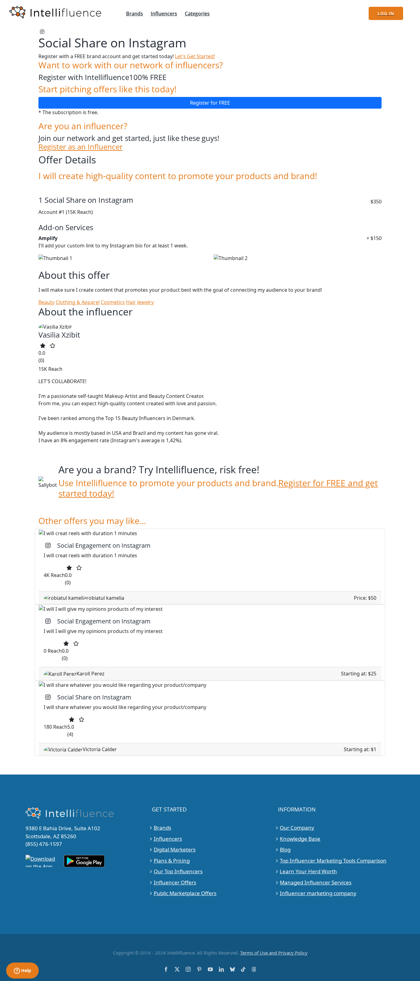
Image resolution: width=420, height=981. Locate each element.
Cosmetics (113, 302)
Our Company (297, 827)
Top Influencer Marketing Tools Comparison (333, 860)
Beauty (46, 302)
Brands (162, 827)
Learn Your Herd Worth (308, 871)
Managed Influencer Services (315, 882)
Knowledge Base (300, 838)
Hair (131, 302)
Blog (285, 849)
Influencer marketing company (318, 893)
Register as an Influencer (80, 146)
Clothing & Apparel (78, 302)
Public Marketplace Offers (185, 893)
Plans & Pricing (172, 860)
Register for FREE (210, 102)
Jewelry (145, 302)
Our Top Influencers (178, 871)
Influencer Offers (175, 882)
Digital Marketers (175, 849)
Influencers (168, 838)
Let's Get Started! (195, 56)
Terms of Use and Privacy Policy (273, 953)
